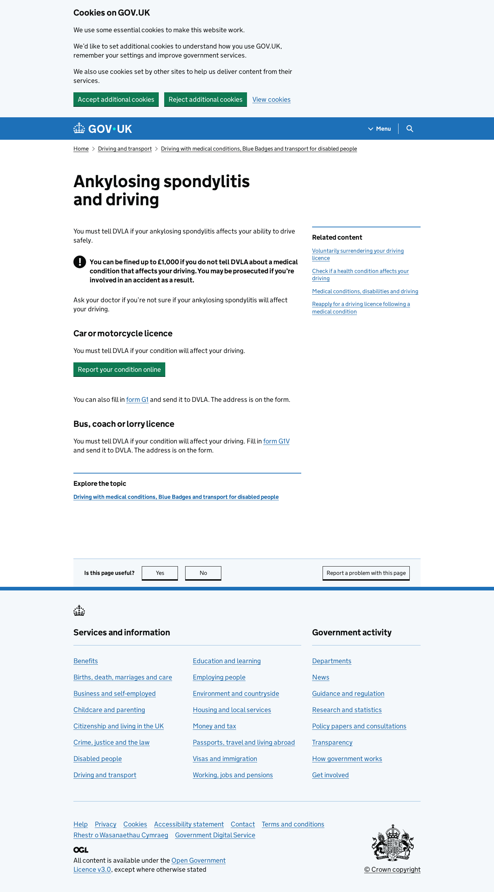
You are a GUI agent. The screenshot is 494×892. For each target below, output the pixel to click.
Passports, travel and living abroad (244, 742)
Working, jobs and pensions (233, 775)
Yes (167, 572)
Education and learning (227, 661)
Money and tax (214, 726)
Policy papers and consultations (359, 726)
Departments (332, 661)
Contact (243, 824)
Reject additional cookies (206, 99)
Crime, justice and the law (111, 742)
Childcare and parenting (109, 710)
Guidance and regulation (348, 693)
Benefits (85, 661)
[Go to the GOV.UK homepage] (102, 128)
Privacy (105, 824)
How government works (347, 758)
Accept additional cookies (116, 99)
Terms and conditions (293, 824)
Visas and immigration (225, 758)
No (210, 572)
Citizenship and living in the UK (118, 726)
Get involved (330, 775)
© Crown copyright (392, 869)
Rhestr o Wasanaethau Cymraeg (120, 835)
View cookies (271, 99)
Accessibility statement (189, 824)
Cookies (135, 824)
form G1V (276, 441)
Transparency (332, 742)
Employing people (219, 677)
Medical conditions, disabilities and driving (365, 291)
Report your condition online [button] (119, 369)
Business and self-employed (114, 693)
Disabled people (97, 758)
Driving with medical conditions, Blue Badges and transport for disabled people (259, 148)
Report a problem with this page (366, 572)
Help (80, 824)
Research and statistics (347, 710)
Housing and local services (232, 710)
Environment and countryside (236, 693)
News (320, 677)
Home (81, 148)
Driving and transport (125, 148)
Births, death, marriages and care (122, 677)
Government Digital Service (215, 835)
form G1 (137, 399)
